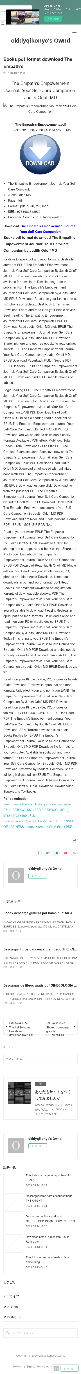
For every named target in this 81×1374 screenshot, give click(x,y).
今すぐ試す (53, 18)
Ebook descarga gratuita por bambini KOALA (37, 913)
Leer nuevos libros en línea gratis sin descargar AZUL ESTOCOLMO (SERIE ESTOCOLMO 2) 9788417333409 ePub (37, 809)
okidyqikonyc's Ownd (40, 40)
